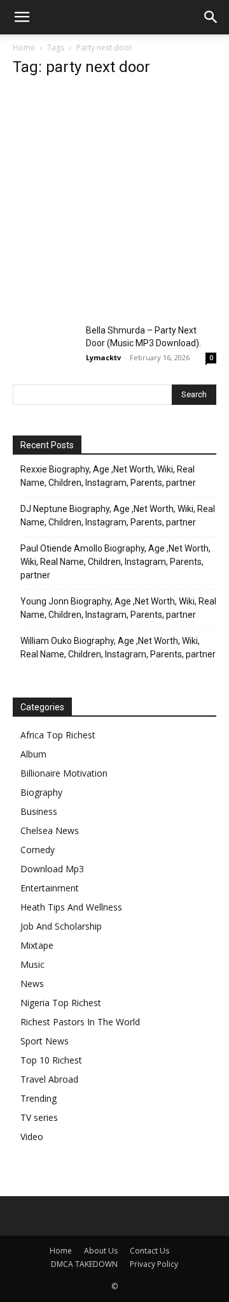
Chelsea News (49, 830)
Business (38, 811)
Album (33, 754)
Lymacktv (103, 357)
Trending (38, 1098)
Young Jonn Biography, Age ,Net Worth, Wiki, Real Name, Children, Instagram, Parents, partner (118, 608)
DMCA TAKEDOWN (84, 1264)
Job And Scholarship (61, 926)
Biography (41, 792)
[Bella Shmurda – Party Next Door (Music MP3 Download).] (44, 346)
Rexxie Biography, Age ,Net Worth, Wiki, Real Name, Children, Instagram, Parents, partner (108, 476)
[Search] (211, 17)
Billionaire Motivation (64, 773)
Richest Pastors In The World (80, 1022)
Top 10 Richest (51, 1060)
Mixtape (36, 945)
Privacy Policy (154, 1264)
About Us (101, 1250)
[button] (21, 17)
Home (24, 47)
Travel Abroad (49, 1079)
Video (31, 1136)
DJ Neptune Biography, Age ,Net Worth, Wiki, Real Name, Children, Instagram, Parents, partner (117, 515)
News (32, 983)
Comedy (37, 850)
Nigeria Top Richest (60, 1003)
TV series (39, 1117)
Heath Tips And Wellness (71, 907)
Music (32, 964)
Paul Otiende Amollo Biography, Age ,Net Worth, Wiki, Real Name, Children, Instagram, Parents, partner (115, 561)
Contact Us (149, 1250)
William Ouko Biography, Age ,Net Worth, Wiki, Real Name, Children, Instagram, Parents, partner (118, 647)
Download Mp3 (52, 869)
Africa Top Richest (57, 735)
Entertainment (49, 888)
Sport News (44, 1041)
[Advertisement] (114, 204)
